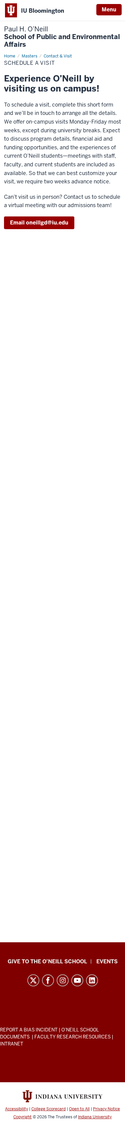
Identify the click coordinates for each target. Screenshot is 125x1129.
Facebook (48, 980)
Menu (109, 9)
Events (107, 961)
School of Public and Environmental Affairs (62, 36)
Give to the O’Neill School (47, 961)
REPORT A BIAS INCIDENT (29, 1030)
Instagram (63, 980)
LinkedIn (92, 980)
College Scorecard (48, 1109)
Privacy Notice (106, 1109)
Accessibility (16, 1109)
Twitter (33, 980)
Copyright (22, 1117)
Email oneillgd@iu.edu (39, 222)
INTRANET (11, 1044)
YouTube (77, 980)
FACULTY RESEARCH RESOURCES (72, 1037)
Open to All (79, 1109)
